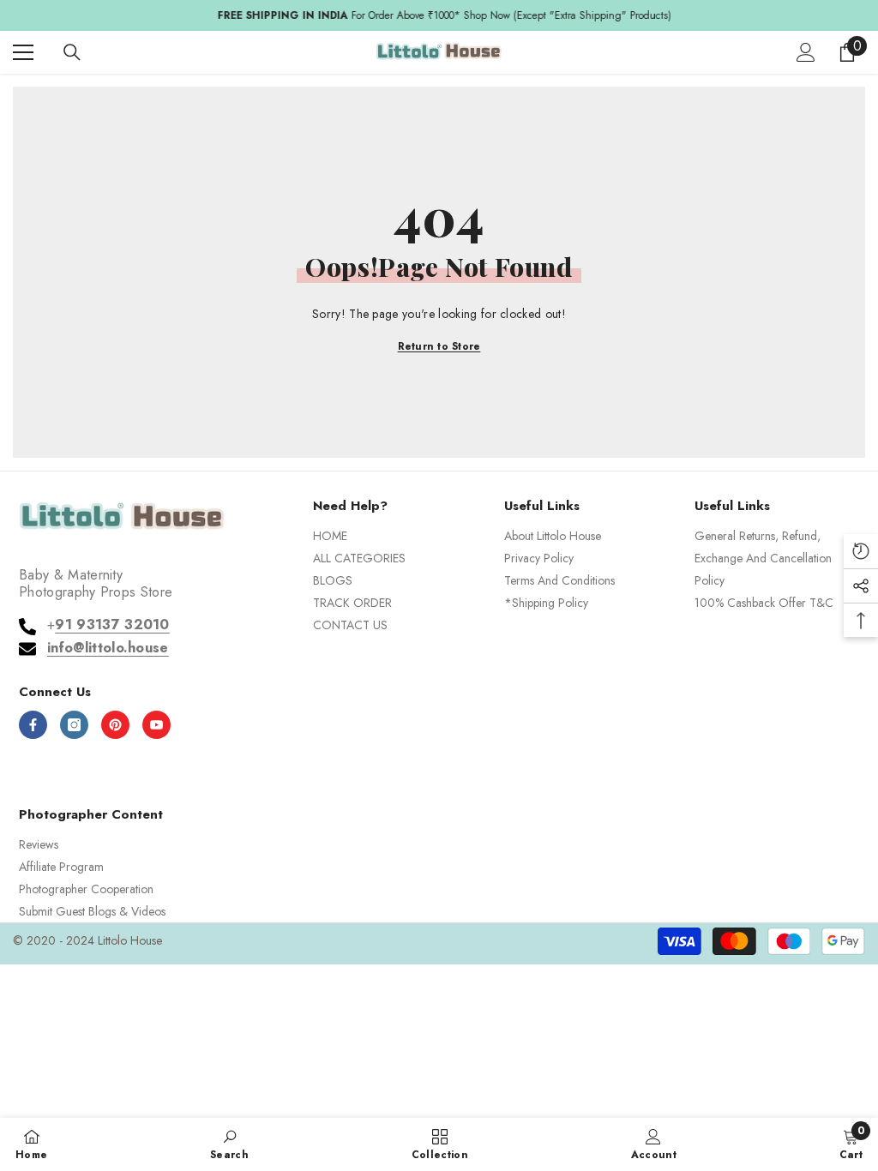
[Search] (72, 52)
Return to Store (439, 346)
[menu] (23, 52)
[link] (229, 1143)
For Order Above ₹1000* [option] (439, 15)
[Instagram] (74, 725)
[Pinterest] (115, 725)
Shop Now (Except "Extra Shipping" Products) (562, 15)
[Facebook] (33, 725)
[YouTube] (156, 725)
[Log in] (806, 52)
